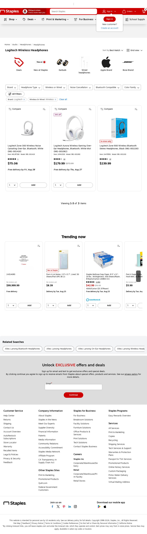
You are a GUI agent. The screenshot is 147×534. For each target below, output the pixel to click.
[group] (24, 276)
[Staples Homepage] (9, 11)
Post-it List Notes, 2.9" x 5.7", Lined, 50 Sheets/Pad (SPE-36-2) (62, 275)
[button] (94, 11)
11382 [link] (98, 282)
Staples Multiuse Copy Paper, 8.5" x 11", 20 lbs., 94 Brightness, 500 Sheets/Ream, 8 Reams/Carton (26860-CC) (103, 276)
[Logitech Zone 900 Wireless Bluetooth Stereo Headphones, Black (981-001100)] (119, 128)
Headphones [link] (25, 44)
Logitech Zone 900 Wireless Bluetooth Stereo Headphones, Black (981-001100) (119, 147)
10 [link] (64, 159)
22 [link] (110, 159)
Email (49, 383)
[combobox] (73, 11)
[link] (34, 11)
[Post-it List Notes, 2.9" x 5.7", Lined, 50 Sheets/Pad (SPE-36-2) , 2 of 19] (63, 260)
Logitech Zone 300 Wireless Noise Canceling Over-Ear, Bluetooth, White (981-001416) (25, 148)
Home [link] (7, 44)
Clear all (63, 99)
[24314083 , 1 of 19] (23, 260)
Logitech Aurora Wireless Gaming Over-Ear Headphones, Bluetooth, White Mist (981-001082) (73, 148)
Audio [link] (15, 44)
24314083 (10, 274)
